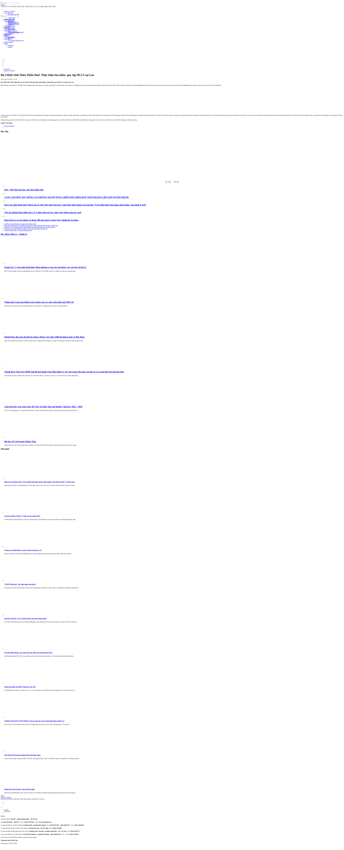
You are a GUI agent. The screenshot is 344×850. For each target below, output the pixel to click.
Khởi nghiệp (11, 29)
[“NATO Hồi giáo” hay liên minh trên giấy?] (17, 581)
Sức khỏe (7, 35)
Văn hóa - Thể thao (9, 37)
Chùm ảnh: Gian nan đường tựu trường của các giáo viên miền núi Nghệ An (25, 228)
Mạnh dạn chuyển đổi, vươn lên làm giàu (19, 789)
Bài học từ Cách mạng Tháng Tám (20, 441)
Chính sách (7, 26)
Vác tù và (10, 24)
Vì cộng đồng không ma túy (16, 40)
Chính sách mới (12, 31)
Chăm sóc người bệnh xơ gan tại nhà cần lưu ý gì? (23, 550)
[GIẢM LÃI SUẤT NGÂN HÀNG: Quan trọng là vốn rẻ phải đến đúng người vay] (17, 717)
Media (6, 44)
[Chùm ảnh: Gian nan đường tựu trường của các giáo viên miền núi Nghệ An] (17, 298)
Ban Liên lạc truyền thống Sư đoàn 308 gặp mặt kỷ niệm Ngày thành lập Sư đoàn (41, 220)
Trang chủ (7, 69)
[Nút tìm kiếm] (18, 3)
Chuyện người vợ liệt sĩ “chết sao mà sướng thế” (18, 230)
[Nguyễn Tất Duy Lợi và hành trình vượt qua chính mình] (17, 615)
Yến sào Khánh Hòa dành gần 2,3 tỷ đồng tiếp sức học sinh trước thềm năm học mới (42, 212)
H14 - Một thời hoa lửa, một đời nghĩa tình (23, 190)
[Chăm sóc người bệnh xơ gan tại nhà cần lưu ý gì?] (17, 546)
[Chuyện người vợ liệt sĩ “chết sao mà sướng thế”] (17, 512)
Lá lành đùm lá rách (13, 24)
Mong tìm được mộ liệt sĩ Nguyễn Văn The (20, 687)
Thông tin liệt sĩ (8, 42)
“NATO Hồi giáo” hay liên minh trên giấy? (20, 584)
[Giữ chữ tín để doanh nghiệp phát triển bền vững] (17, 751)
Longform (11, 45)
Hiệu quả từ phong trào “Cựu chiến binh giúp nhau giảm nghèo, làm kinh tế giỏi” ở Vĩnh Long (31, 225)
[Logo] (3, 5)
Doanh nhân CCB (9, 27)
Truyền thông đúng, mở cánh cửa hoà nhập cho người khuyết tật (28, 653)
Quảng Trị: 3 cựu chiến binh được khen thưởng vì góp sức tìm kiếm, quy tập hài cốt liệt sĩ (29, 227)
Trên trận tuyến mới (13, 14)
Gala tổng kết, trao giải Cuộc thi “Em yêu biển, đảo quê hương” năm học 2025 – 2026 (43, 406)
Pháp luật (7, 39)
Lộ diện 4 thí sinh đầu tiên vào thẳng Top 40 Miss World (20, 224)
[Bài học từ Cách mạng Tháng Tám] (17, 437)
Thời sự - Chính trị (9, 11)
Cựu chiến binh (8, 13)
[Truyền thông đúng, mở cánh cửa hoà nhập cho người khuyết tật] (17, 649)
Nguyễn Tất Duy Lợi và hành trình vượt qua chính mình (25, 618)
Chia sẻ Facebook (9, 126)
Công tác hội (11, 17)
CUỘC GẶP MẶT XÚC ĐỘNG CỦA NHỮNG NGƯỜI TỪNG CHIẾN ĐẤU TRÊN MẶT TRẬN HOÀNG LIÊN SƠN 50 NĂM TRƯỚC (66, 197)
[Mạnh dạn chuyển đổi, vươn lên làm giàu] (17, 786)
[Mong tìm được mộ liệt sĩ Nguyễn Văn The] (17, 683)
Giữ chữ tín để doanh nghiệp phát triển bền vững (22, 755)
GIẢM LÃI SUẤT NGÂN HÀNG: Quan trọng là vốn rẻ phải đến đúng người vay (34, 721)
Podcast (10, 38)
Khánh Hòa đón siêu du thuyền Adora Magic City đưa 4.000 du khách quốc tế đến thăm (44, 337)
